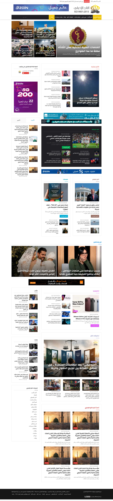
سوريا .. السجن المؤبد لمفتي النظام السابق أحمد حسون (82, 231)
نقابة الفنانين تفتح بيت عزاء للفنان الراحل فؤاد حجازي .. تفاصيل (21, 368)
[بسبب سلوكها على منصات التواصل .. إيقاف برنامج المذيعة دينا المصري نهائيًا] (78, 261)
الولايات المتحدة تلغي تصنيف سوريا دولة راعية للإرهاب (52, 82)
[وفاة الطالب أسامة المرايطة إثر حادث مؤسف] (33, 346)
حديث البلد (34, 411)
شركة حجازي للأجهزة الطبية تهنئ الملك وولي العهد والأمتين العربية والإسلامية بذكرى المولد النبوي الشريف (87, 436)
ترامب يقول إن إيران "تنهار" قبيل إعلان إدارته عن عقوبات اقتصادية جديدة (87, 207)
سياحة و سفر (34, 416)
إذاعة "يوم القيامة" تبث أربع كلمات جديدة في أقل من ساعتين (51, 223)
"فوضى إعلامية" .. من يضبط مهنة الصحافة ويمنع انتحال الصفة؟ (45, 52)
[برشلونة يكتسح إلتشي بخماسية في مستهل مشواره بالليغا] (97, 153)
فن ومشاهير (34, 423)
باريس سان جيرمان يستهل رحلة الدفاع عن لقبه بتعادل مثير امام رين (53, 161)
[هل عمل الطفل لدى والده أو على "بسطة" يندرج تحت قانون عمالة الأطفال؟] (52, 385)
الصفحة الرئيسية (97, 17)
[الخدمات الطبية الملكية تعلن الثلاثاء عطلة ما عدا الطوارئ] (78, 39)
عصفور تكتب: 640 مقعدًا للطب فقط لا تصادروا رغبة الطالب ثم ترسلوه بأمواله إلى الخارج (21, 307)
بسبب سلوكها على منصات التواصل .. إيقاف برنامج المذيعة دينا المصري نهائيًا (79, 272)
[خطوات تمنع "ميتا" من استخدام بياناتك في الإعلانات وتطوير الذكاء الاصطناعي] (66, 297)
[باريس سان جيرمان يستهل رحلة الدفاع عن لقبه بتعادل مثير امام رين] (66, 161)
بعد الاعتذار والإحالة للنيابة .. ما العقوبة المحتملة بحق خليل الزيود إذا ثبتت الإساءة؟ (53, 105)
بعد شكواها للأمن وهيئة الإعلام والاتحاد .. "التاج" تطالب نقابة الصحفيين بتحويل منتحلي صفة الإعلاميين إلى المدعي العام (91, 396)
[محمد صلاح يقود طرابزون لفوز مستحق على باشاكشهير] (66, 153)
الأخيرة (32, 120)
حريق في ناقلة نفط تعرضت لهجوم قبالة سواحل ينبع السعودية (83, 223)
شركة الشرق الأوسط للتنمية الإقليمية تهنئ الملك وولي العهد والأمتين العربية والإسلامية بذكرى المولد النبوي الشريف (21, 171)
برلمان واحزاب (77, 17)
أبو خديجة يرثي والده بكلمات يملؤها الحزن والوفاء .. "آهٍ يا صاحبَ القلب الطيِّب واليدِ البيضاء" (21, 360)
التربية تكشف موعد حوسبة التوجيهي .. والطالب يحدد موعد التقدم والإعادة (53, 307)
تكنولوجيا (35, 409)
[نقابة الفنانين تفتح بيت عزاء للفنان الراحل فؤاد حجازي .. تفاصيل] (33, 369)
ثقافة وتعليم (34, 407)
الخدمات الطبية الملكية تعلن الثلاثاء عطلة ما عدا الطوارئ (79, 49)
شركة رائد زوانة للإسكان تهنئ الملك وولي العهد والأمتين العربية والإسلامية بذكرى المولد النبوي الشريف (57, 436)
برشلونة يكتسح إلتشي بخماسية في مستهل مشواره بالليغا (81, 154)
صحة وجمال (34, 419)
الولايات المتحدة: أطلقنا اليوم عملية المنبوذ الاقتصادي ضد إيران (52, 97)
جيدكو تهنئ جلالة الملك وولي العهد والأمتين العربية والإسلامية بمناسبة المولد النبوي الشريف (21, 139)
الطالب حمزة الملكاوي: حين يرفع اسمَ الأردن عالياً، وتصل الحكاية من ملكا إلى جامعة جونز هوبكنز (21, 297)
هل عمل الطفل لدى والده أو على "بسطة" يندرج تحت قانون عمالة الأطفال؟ (53, 395)
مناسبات (35, 433)
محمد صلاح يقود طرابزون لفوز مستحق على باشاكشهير (54, 154)
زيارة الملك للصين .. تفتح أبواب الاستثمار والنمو (22, 314)
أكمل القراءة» (95, 216)
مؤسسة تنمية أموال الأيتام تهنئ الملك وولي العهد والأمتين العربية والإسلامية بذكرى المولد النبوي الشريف (58, 471)
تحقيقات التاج (70, 17)
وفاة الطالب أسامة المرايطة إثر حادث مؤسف (21, 345)
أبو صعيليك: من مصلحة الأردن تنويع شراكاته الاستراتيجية (53, 89)
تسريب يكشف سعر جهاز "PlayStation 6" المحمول (54, 314)
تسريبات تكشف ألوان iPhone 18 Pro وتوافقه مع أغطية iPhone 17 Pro (86, 317)
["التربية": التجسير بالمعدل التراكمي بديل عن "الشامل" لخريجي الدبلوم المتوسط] (45, 30)
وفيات (35, 438)
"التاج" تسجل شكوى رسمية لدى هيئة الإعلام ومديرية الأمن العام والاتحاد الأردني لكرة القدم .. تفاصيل (72, 395)
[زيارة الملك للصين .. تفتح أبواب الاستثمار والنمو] (33, 316)
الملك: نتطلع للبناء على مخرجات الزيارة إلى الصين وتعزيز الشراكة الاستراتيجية (23, 33)
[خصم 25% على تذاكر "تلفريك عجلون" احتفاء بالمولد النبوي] (23, 48)
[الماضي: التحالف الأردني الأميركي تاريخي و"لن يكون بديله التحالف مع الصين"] (66, 73)
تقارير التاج (33, 494)
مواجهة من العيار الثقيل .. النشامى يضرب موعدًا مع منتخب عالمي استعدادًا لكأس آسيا (58, 138)
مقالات (35, 431)
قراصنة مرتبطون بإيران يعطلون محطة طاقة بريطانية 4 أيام (54, 322)
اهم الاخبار (34, 402)
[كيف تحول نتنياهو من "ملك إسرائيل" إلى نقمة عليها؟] (33, 322)
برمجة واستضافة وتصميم (96, 496)
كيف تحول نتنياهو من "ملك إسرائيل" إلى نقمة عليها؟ (21, 321)
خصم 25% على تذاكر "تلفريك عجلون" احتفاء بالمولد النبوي (24, 52)
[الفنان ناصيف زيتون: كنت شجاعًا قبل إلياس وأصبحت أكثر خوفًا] (34, 261)
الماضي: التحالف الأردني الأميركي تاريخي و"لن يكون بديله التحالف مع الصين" (53, 74)
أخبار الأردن (89, 17)
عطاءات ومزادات (59, 17)
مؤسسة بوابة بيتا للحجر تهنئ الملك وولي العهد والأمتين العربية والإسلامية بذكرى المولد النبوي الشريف (86, 471)
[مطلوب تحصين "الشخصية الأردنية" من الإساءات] (33, 329)
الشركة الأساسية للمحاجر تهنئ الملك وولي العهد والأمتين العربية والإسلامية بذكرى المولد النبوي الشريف (21, 129)
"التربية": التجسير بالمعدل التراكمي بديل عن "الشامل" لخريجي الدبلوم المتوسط (45, 34)
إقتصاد (35, 395)
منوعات (35, 435)
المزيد (52, 17)
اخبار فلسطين (33, 397)
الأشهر (18, 120)
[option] (56, 39)
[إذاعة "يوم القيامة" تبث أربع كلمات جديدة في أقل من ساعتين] (63, 222)
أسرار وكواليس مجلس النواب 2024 (22, 494)
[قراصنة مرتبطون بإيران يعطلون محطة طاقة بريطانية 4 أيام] (66, 321)
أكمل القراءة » (66, 147)
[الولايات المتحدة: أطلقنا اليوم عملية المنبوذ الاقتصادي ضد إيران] (66, 97)
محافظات (34, 428)
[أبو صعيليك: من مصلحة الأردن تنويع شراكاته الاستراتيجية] (66, 89)
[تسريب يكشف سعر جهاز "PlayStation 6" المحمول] (66, 314)
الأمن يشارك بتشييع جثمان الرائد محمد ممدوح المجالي (21, 352)
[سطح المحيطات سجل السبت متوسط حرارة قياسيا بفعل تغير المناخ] (86, 89)
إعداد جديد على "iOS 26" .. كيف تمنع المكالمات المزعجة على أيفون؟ (57, 207)
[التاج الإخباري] (87, 9)
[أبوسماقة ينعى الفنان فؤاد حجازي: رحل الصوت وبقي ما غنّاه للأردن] (33, 376)
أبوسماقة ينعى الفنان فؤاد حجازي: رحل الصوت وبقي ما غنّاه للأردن (21, 376)
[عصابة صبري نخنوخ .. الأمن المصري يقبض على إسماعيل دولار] (65, 230)
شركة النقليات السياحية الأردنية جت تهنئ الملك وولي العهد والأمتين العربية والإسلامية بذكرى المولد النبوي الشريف (21, 149)
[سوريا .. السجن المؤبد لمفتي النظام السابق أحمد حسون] (95, 230)
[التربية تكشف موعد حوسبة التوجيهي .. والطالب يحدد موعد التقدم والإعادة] (66, 306)
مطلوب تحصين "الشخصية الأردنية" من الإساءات (21, 328)
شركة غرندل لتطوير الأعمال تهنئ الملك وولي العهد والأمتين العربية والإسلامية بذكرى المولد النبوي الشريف (21, 160)
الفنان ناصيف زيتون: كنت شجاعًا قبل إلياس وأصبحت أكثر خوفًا (36, 272)
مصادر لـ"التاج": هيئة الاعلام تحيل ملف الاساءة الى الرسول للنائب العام (68, 1)
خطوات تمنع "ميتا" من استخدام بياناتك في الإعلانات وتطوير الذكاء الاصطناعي (53, 298)
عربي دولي (83, 17)
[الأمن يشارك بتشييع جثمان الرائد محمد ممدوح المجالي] (33, 353)
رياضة (65, 17)
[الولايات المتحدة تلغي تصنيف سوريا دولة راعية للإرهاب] (66, 82)
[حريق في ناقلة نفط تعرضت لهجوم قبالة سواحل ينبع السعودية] (95, 222)
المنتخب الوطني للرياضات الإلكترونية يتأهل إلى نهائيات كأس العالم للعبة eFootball (81, 162)
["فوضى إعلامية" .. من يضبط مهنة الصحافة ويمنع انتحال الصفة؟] (45, 48)
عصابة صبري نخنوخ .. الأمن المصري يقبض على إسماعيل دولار (51, 231)
